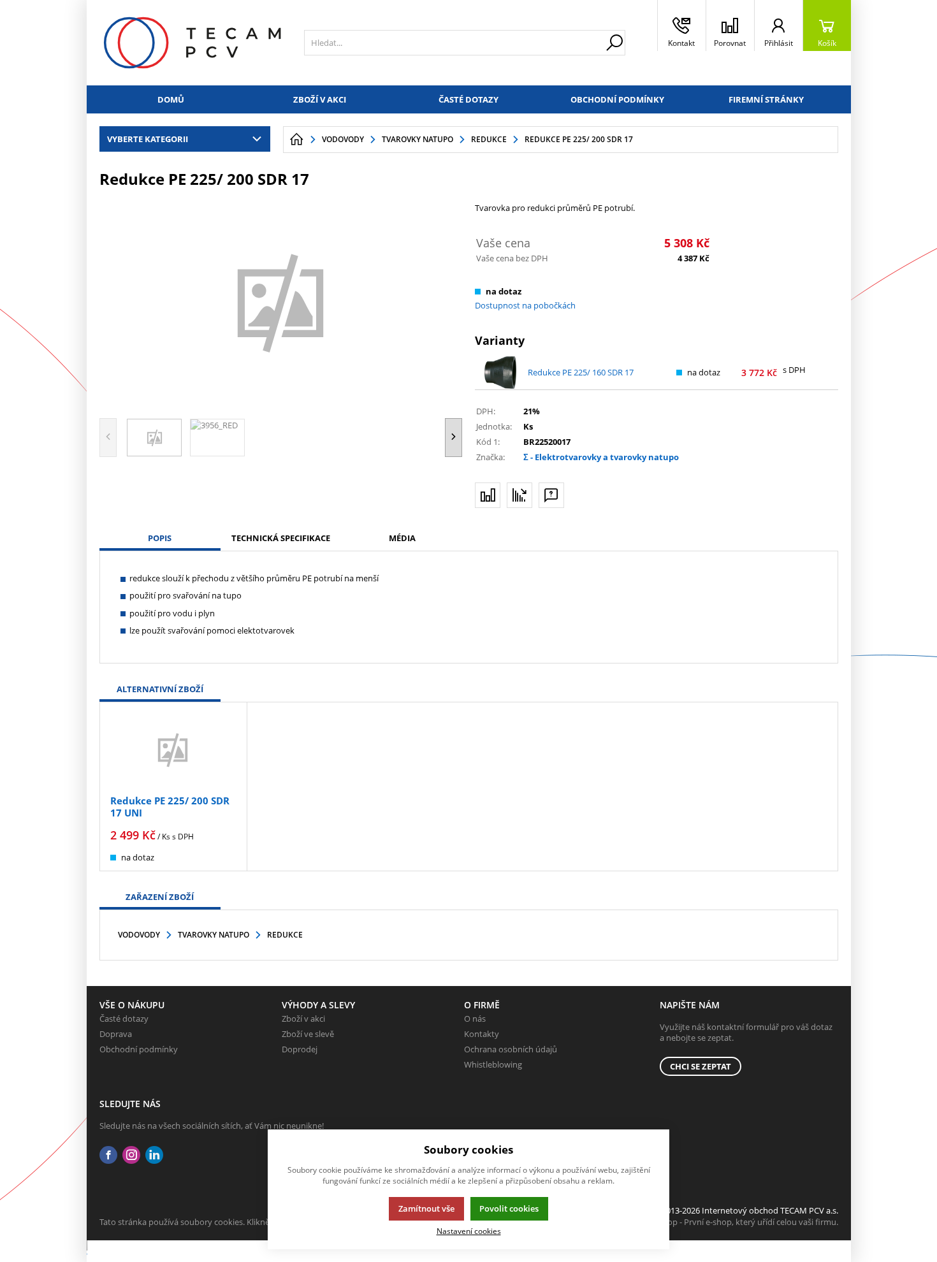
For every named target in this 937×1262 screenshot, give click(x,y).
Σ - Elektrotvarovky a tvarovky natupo (601, 457)
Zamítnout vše (426, 1208)
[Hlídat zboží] (519, 495)
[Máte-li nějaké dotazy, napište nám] (551, 495)
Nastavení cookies (469, 1231)
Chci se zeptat (700, 1066)
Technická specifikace (280, 538)
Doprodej (299, 1049)
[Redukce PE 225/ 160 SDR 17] (500, 372)
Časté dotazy (468, 99)
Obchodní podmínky (617, 99)
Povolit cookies (509, 1208)
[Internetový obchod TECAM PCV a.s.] (192, 42)
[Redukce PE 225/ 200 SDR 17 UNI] (173, 750)
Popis (159, 538)
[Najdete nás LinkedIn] (154, 1155)
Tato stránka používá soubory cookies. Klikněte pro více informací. (224, 1222)
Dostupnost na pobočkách (525, 305)
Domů (170, 99)
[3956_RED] (281, 301)
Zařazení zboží (160, 897)
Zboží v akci (319, 99)
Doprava (115, 1034)
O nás (475, 1018)
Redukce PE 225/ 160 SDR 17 (581, 372)
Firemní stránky (766, 99)
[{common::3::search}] (614, 42)
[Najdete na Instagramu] (131, 1155)
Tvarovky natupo (213, 934)
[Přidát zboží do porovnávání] (487, 495)
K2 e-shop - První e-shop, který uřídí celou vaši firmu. (739, 1222)
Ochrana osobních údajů (510, 1049)
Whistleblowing (493, 1064)
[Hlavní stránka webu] (296, 139)
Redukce (285, 934)
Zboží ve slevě (308, 1034)
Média (402, 538)
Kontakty (481, 1034)
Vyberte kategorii (147, 139)
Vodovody (139, 934)
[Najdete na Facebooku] (108, 1155)
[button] (453, 437)
